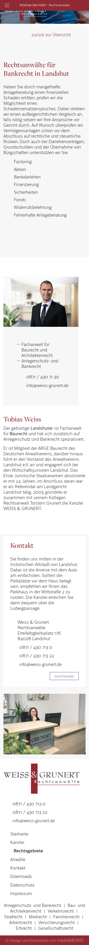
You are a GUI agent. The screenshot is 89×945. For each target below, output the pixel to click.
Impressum (21, 893)
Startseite (19, 833)
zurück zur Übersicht (51, 34)
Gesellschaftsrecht (55, 928)
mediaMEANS (70, 940)
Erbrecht (24, 928)
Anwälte (17, 859)
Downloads (21, 876)
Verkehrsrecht (61, 911)
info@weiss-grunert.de (47, 385)
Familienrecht (66, 916)
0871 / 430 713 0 (35, 647)
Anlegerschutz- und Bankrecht (32, 905)
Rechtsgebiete (28, 850)
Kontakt (17, 867)
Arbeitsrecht (20, 922)
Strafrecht (13, 916)
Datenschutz (22, 885)
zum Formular (64, 676)
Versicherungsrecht (56, 922)
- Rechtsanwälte (44, 5)
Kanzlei (17, 842)
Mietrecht (38, 916)
